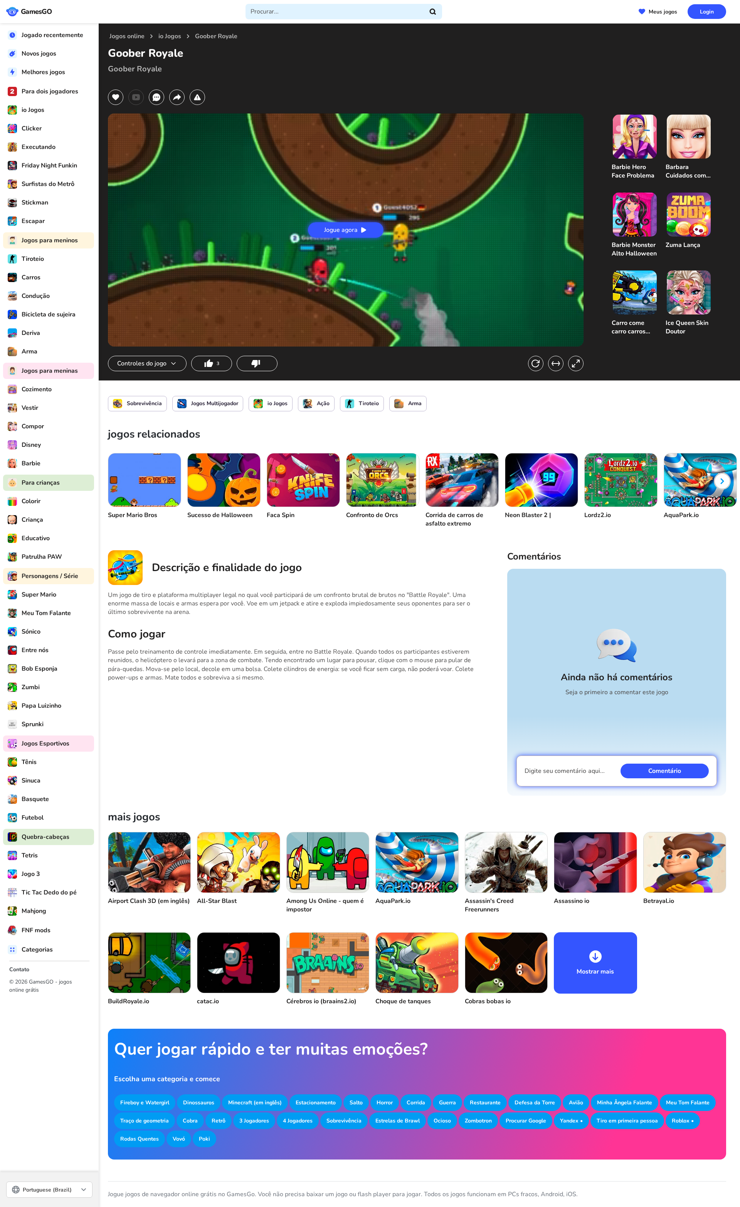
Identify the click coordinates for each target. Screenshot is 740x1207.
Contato (19, 969)
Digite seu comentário (565, 771)
